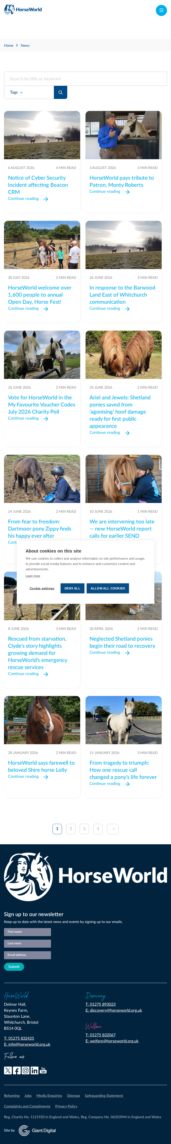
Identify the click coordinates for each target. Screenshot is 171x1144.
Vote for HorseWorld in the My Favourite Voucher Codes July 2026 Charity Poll (41, 405)
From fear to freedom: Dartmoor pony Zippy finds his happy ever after (39, 529)
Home (8, 45)
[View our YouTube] (43, 1071)
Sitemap (73, 1096)
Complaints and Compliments (27, 1106)
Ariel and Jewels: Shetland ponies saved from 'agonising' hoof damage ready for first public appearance (120, 412)
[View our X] (8, 1071)
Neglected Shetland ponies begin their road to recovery (122, 642)
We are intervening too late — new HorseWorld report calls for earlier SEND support (122, 532)
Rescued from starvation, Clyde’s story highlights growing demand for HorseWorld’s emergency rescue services (37, 653)
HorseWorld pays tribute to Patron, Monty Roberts (122, 181)
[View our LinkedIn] (35, 1071)
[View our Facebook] (17, 1071)
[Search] (60, 92)
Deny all (72, 588)
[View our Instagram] (26, 1071)
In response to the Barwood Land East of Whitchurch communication (122, 295)
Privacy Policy (66, 1106)
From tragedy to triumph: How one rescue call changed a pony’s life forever (123, 770)
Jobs (28, 1096)
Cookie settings (42, 588)
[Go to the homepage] (23, 10)
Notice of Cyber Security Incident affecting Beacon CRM (38, 185)
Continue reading (23, 199)
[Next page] (112, 829)
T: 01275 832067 (101, 1035)
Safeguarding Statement (104, 1096)
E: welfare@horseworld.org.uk (112, 1041)
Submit (14, 967)
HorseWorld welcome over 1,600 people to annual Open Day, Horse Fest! (39, 295)
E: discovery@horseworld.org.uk (114, 1011)
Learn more (33, 575)
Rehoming (12, 1096)
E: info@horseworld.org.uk (27, 1045)
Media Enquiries (49, 1096)
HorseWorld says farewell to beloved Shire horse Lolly (41, 766)
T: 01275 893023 (101, 1005)
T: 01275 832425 (19, 1039)
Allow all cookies (108, 588)
